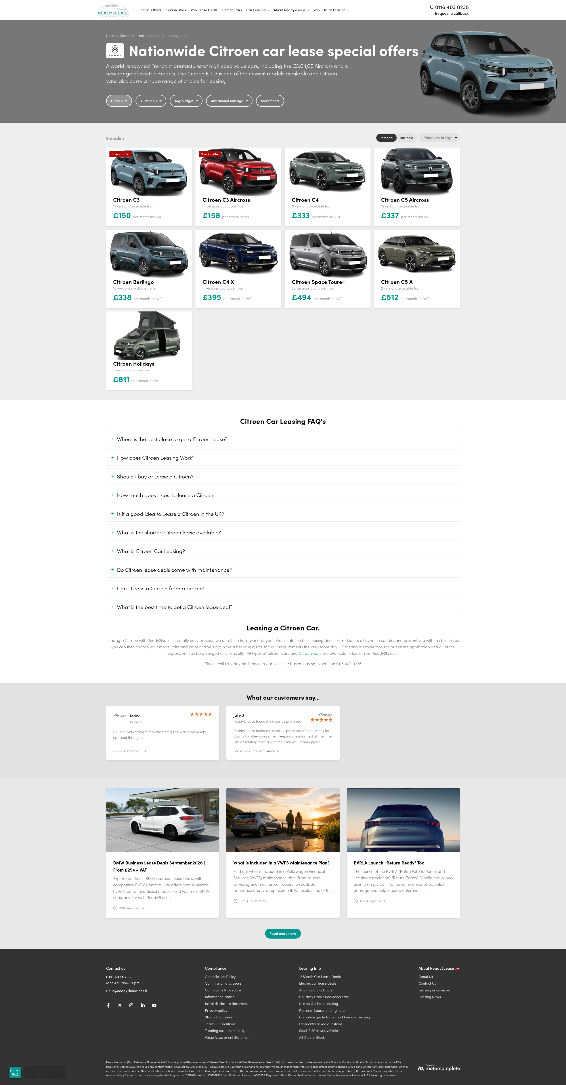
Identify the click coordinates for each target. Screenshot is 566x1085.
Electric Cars (232, 9)
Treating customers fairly (225, 1030)
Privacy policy (216, 1010)
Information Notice (220, 996)
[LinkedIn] (143, 1006)
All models (148, 100)
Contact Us (427, 983)
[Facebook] (108, 1006)
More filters (270, 100)
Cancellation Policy (220, 976)
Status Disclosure (218, 1016)
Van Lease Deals (204, 9)
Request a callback (452, 13)
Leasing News (430, 996)
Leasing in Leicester (434, 989)
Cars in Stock (176, 9)
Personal (386, 137)
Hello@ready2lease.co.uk (126, 990)
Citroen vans (310, 653)
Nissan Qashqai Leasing (318, 1003)
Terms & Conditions (220, 1023)
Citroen (117, 100)
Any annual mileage (227, 100)
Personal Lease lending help (322, 1010)
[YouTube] (154, 1006)
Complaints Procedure (223, 989)
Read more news (283, 933)
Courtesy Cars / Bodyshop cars (324, 996)
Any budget (184, 100)
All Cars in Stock (312, 1037)
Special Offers (149, 9)
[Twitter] (120, 1006)
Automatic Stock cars (316, 989)
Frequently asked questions (320, 1023)
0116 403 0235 (118, 976)
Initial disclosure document (226, 1003)
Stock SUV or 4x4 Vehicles (319, 1030)
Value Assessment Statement (228, 1037)
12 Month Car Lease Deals (320, 976)
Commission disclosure (223, 983)
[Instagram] (131, 1006)
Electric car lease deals (317, 983)
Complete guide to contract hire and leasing (334, 1016)
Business (406, 137)
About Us (426, 976)
